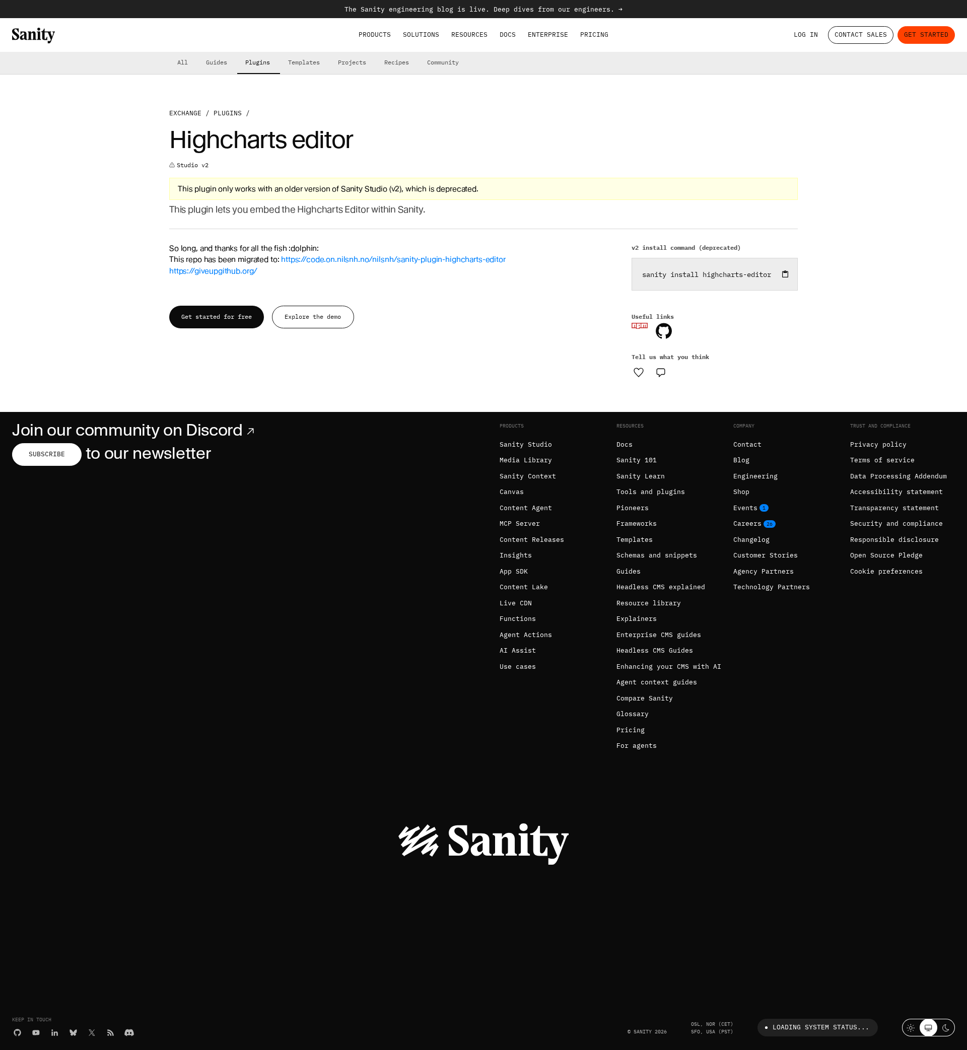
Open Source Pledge (886, 555)
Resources (469, 34)
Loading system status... (821, 1027)
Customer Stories (765, 555)
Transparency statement (894, 508)
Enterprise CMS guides (658, 635)
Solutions (421, 34)
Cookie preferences (886, 571)
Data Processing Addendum (898, 476)
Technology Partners (771, 587)
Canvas (512, 491)
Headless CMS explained (660, 587)
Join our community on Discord (127, 430)
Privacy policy (878, 444)
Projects (352, 62)
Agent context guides (656, 682)
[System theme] (928, 1027)
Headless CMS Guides (654, 650)
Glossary (632, 714)
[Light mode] (911, 1027)
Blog (741, 460)
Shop (741, 491)
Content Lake (524, 587)
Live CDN (516, 603)
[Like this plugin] (639, 372)
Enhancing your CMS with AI (668, 666)
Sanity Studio (526, 444)
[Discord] (129, 1032)
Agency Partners (763, 571)
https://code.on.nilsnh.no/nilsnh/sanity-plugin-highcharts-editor (393, 259)
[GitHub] (17, 1032)
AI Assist (518, 650)
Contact (747, 444)
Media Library (526, 460)
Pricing (594, 34)
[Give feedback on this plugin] (661, 372)
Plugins (257, 62)
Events (745, 508)
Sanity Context (528, 476)
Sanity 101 (636, 460)
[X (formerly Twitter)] (92, 1032)
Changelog (751, 539)
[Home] (33, 35)
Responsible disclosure (894, 539)
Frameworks (636, 523)
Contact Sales (861, 34)
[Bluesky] (73, 1032)
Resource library (648, 603)
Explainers (636, 618)
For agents (636, 745)
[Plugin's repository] (664, 331)
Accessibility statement (896, 491)
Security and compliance (896, 523)
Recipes (396, 62)
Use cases (518, 666)
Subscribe (47, 454)
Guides (216, 62)
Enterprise (548, 34)
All (182, 62)
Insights (516, 555)
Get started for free (216, 316)
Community (443, 62)
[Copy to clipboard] (785, 274)
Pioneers (632, 508)
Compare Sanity (644, 698)
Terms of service (882, 460)
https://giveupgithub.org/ (213, 270)
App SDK (514, 571)
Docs (508, 34)
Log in (806, 34)
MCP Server (520, 523)
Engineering (755, 476)
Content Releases (532, 539)
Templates (304, 62)
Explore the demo (313, 316)
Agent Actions (526, 635)
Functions (518, 618)
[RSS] (110, 1032)
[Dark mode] (946, 1027)
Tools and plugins (650, 491)
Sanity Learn (640, 476)
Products (375, 34)
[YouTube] (36, 1032)
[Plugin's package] (640, 326)
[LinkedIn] (54, 1032)
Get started (926, 34)
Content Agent (526, 508)
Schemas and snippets (656, 555)
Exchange (185, 113)
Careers (747, 523)
